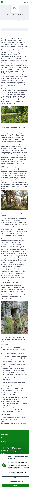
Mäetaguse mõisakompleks (9, 295)
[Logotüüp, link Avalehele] (3, 2)
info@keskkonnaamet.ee (10, 351)
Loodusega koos (7, 411)
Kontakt (3, 441)
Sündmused (5, 438)
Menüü (26, 2)
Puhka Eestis (17, 411)
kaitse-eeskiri (20, 353)
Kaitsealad (4, 434)
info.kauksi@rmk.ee (8, 361)
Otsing (16, 2)
